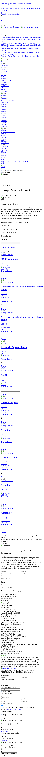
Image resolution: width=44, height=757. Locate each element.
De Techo (9, 39)
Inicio (3, 163)
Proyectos (4, 14)
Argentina (10, 43)
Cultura (3, 47)
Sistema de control (13, 14)
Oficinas (8, 47)
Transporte (24, 45)
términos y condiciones (13, 709)
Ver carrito (4, 731)
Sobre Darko (5, 161)
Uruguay (4, 43)
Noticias (3, 159)
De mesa (15, 39)
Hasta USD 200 (6, 80)
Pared (26, 39)
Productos (4, 10)
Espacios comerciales (14, 45)
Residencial (32, 45)
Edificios (4, 45)
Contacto (28, 4)
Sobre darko (21, 4)
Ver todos (4, 38)
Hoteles (38, 45)
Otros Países (25, 43)
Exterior (30, 39)
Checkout (4, 740)
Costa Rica (17, 43)
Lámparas (18, 38)
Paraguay (33, 43)
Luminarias (11, 38)
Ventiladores (33, 38)
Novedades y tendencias (9, 4)
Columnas (25, 38)
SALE (3, 12)
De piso (20, 39)
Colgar (3, 39)
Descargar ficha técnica (8, 247)
